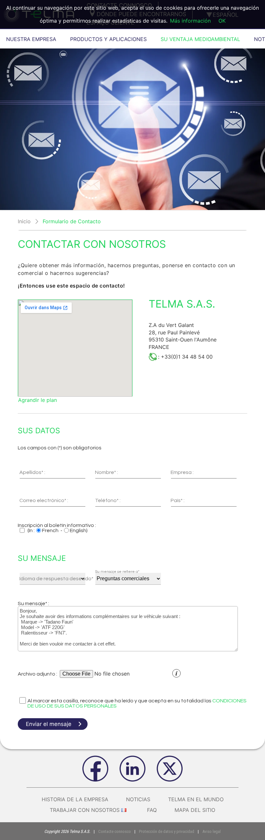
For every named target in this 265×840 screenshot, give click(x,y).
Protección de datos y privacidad (166, 831)
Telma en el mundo (196, 799)
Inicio (24, 221)
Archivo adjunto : (37, 674)
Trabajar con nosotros (85, 810)
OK (222, 20)
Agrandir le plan (37, 400)
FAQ (152, 810)
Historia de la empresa (75, 799)
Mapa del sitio (195, 810)
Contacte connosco (114, 831)
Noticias (138, 799)
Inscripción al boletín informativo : (57, 525)
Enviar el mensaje (48, 724)
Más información (190, 20)
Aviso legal (211, 831)
